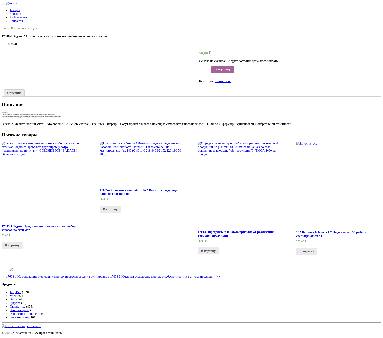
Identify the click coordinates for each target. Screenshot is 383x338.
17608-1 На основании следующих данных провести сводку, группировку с (55, 276)
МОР (13, 295)
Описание (14, 93)
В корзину (222, 69)
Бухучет (15, 303)
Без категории (19, 317)
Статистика (223, 81)
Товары (15, 10)
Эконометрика (19, 310)
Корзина (15, 13)
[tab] (14, 93)
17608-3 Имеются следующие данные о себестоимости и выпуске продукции (165, 276)
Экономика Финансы (24, 313)
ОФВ (13, 299)
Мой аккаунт (18, 17)
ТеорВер (15, 292)
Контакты (16, 21)
